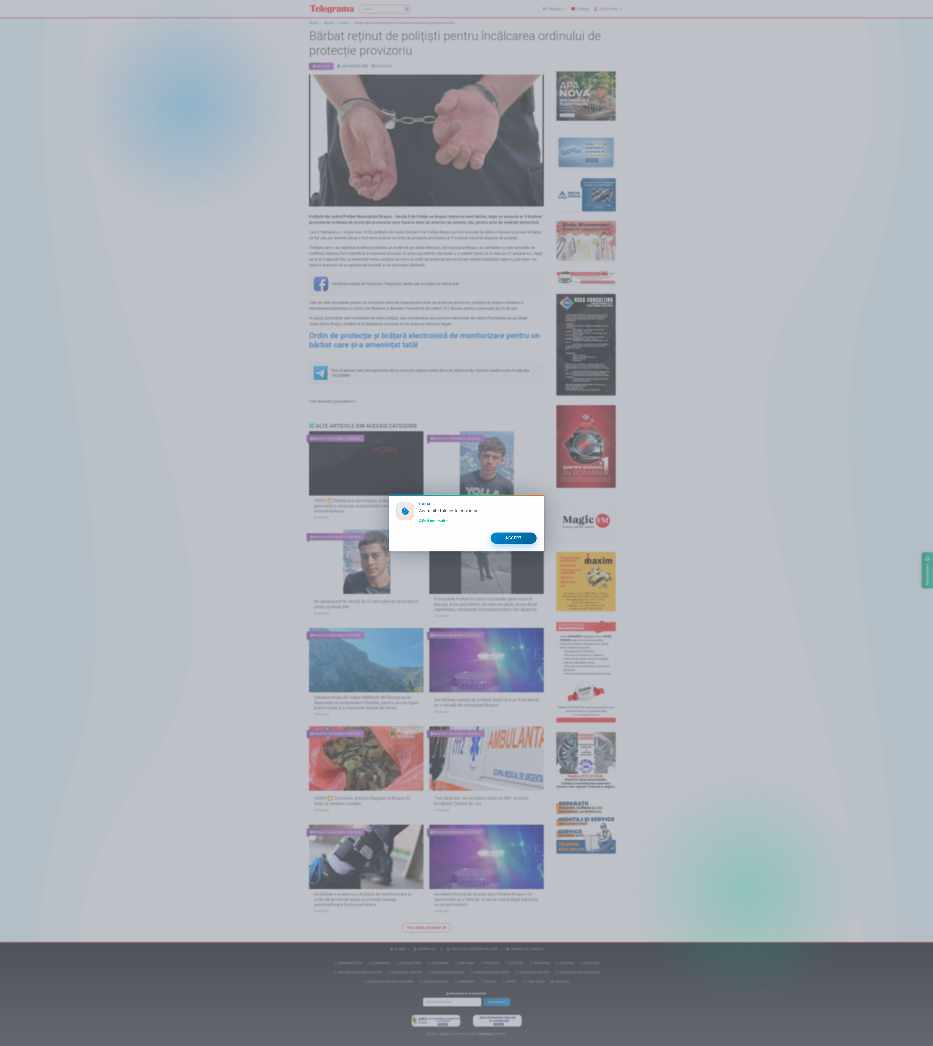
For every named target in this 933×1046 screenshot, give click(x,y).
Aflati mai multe (433, 521)
